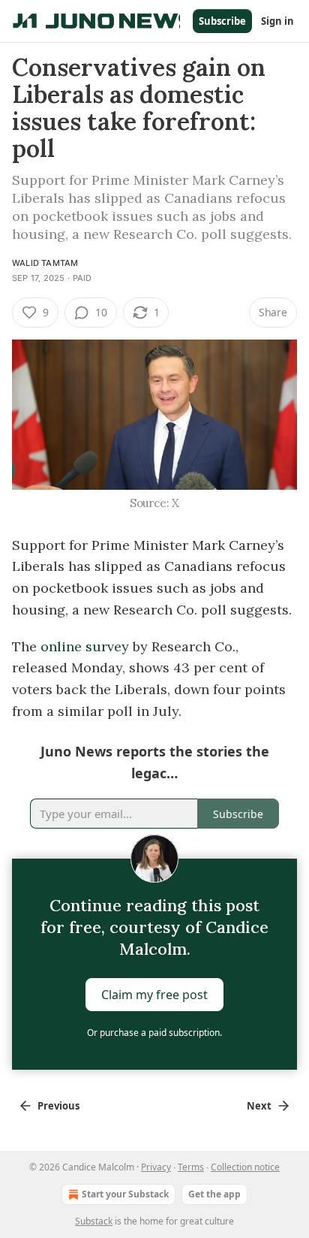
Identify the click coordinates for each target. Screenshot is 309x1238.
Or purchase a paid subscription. (154, 1032)
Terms (191, 1167)
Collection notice (245, 1167)
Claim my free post (154, 994)
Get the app (214, 1194)
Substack (93, 1221)
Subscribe (222, 21)
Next (259, 1106)
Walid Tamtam (45, 263)
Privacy (156, 1167)
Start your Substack (125, 1194)
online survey (84, 646)
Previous (59, 1106)
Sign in (277, 21)
